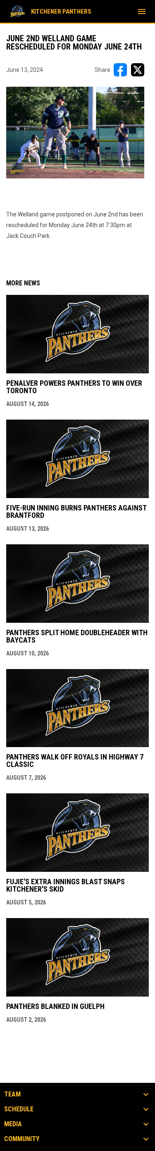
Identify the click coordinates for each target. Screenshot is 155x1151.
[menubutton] (142, 12)
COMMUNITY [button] (21, 1139)
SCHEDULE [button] (18, 1109)
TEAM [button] (12, 1094)
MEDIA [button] (13, 1124)
